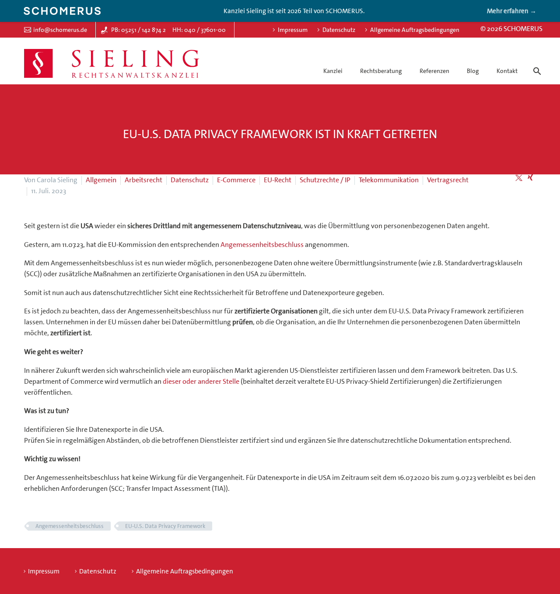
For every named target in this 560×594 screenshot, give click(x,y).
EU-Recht (277, 179)
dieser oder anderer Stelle (201, 381)
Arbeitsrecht (143, 179)
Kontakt (507, 71)
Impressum (293, 30)
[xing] (530, 177)
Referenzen (434, 71)
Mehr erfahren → (511, 11)
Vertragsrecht (448, 179)
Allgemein (101, 179)
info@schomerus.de (60, 30)
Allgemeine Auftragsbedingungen (414, 30)
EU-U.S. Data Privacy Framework (165, 526)
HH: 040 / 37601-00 (199, 30)
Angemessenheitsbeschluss (262, 244)
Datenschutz (338, 30)
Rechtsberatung (381, 71)
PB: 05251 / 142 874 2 (138, 30)
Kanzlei (333, 71)
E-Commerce (236, 179)
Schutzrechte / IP (325, 179)
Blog (473, 71)
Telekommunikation (389, 179)
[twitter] (518, 177)
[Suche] (535, 63)
